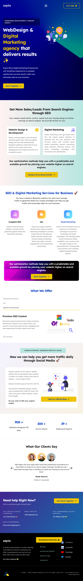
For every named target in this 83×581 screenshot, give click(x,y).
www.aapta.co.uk (71, 572)
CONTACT (44, 560)
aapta (7, 541)
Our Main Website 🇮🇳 (11, 559)
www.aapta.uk (74, 574)
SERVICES (45, 556)
